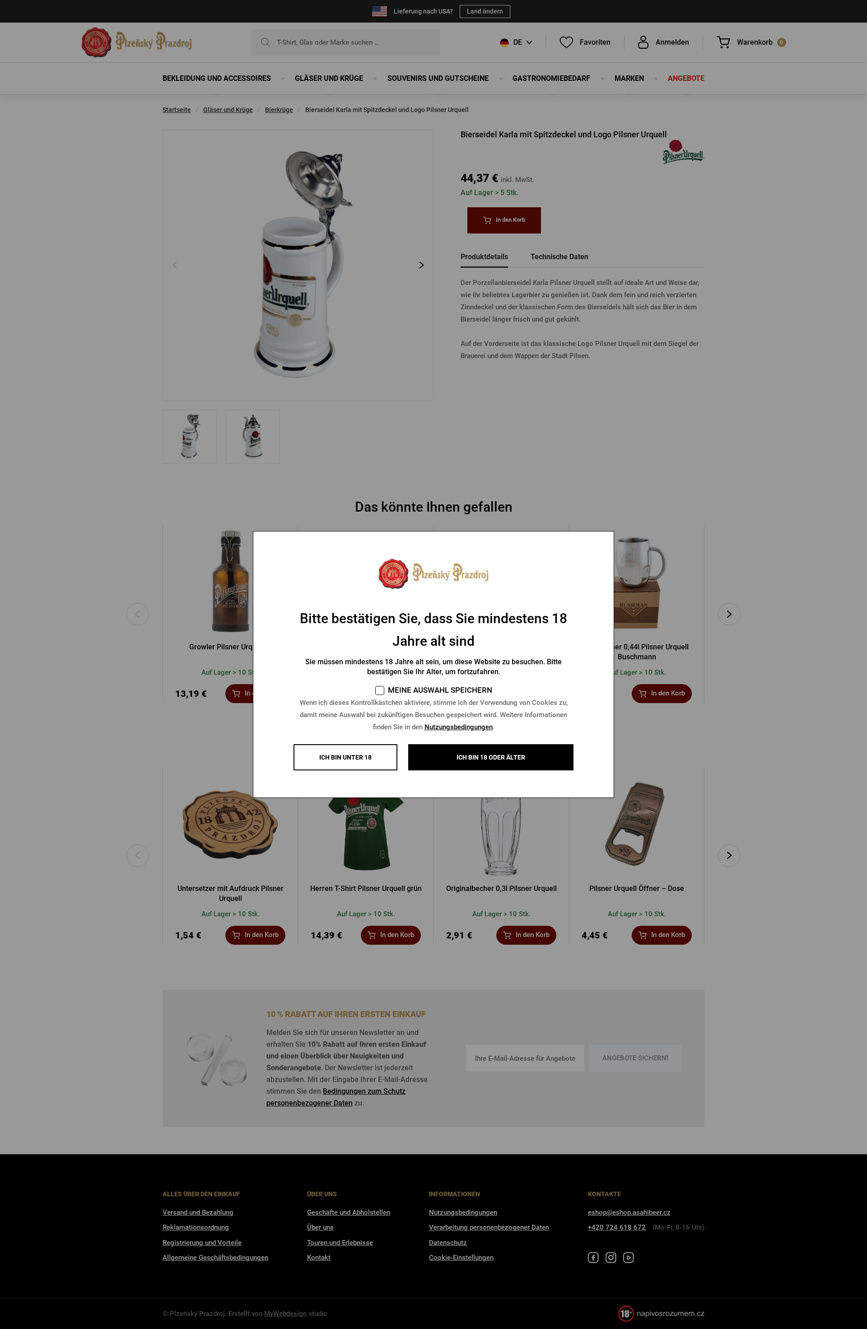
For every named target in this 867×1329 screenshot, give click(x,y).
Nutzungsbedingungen (458, 727)
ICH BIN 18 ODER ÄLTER (491, 757)
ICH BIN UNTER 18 (345, 757)
